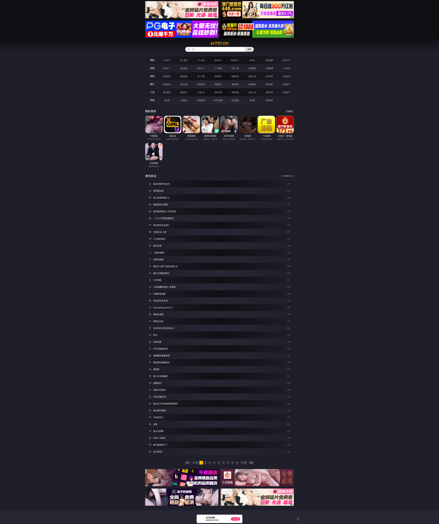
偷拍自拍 (183, 76)
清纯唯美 (252, 84)
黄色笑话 (269, 92)
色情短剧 (269, 100)
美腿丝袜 (235, 84)
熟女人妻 (235, 68)
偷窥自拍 (166, 84)
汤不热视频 (218, 100)
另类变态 (286, 76)
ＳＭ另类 (286, 68)
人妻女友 (201, 92)
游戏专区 (218, 60)
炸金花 (252, 60)
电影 (152, 76)
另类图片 (286, 84)
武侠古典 (218, 92)
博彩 (152, 60)
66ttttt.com (220, 43)
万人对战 (201, 60)
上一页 (195, 463)
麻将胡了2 (235, 60)
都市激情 (166, 92)
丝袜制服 (252, 68)
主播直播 (269, 68)
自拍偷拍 (183, 68)
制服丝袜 (235, 76)
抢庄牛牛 (286, 60)
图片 (152, 84)
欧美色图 (201, 84)
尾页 (251, 463)
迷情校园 (235, 92)
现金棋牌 (269, 60)
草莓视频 (201, 100)
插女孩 (167, 100)
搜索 (249, 49)
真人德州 (183, 60)
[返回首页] (297, 519)
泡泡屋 (252, 100)
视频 (152, 68)
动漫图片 (218, 84)
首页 (187, 463)
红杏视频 (235, 100)
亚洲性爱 (166, 76)
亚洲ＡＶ (166, 68)
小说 (152, 92)
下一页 (243, 463)
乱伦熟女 (269, 76)
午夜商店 (183, 100)
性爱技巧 (286, 92)
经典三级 (252, 76)
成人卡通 (201, 76)
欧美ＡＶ (201, 68)
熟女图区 (269, 84)
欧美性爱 (218, 76)
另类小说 (252, 92)
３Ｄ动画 (218, 68)
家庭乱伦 (183, 92)
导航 (152, 100)
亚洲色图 (183, 84)
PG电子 (167, 60)
